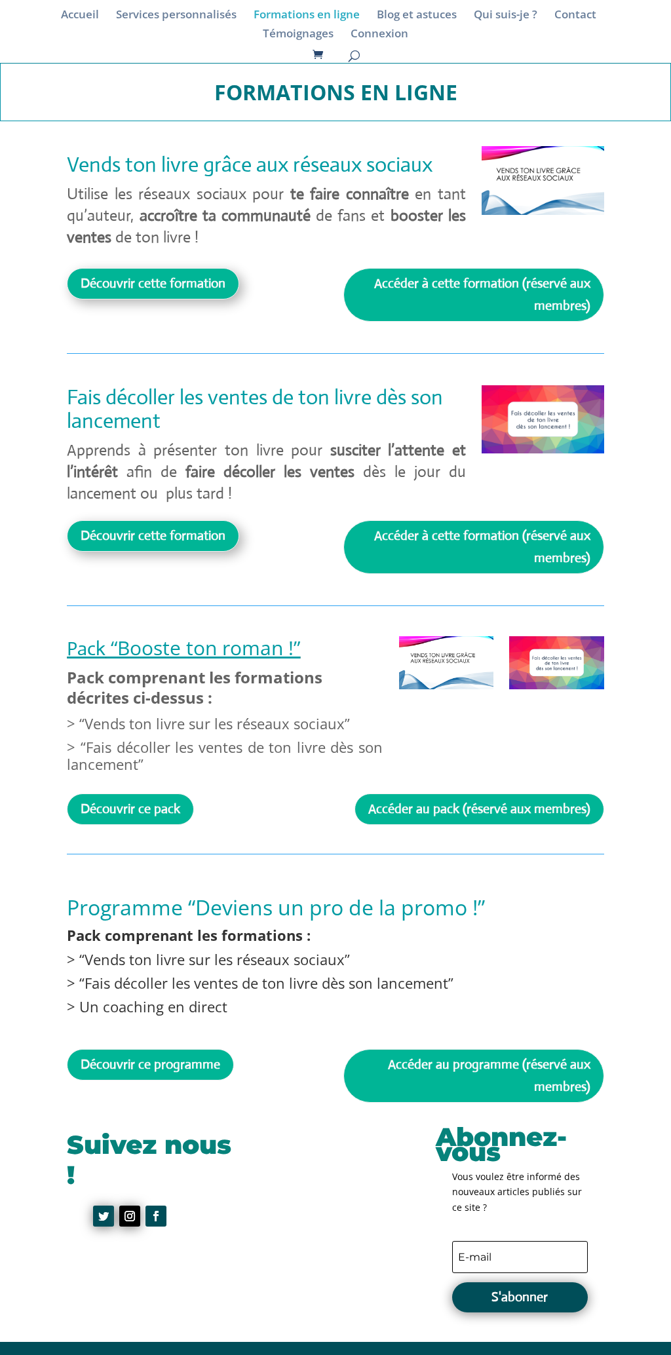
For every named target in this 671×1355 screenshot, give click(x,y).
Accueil (80, 16)
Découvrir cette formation (153, 283)
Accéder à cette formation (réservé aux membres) (482, 294)
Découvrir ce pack (130, 809)
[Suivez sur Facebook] (155, 1216)
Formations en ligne (307, 16)
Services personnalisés (176, 16)
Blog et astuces (417, 16)
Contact (575, 16)
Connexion (379, 35)
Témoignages (298, 35)
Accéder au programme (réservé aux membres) (489, 1075)
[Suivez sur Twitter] (103, 1216)
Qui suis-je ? (505, 16)
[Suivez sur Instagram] (129, 1216)
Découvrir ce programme (150, 1064)
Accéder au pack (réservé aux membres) (479, 809)
